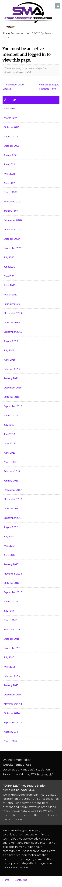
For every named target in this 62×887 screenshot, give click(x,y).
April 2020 (9, 285)
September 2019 (13, 331)
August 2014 (11, 731)
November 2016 (13, 573)
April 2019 (9, 359)
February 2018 (12, 471)
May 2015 (9, 666)
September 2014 (13, 722)
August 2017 (11, 526)
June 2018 (9, 433)
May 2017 (9, 545)
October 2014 (12, 713)
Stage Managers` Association (28, 12)
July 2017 (9, 536)
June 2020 (9, 266)
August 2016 (11, 601)
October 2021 (12, 145)
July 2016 (9, 610)
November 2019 (13, 313)
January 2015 (11, 685)
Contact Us (21, 879)
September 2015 (13, 647)
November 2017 (13, 499)
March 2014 (10, 740)
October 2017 (12, 508)
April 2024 (9, 108)
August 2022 (11, 136)
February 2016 (12, 629)
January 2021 (11, 210)
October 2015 (12, 638)
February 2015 (12, 675)
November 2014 (13, 703)
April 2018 (9, 452)
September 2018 (13, 406)
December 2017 (13, 489)
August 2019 (11, 340)
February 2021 (12, 201)
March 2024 (10, 117)
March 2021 (10, 192)
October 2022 (12, 126)
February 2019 (12, 368)
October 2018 (12, 396)
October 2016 (12, 582)
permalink (25, 72)
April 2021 (9, 182)
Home (5, 879)
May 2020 (9, 275)
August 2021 (11, 154)
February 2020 (12, 303)
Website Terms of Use (17, 764)
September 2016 (13, 592)
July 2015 (9, 657)
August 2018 (11, 415)
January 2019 (11, 378)
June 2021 (9, 164)
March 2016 (10, 620)
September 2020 (13, 247)
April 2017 (9, 554)
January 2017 (11, 564)
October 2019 (12, 322)
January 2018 (11, 480)
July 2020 (9, 257)
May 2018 (9, 443)
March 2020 (10, 294)
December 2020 (13, 220)
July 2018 (9, 424)
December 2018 (13, 387)
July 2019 (9, 350)
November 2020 (13, 229)
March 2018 (10, 461)
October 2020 (12, 238)
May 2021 (9, 173)
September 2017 (13, 517)
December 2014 (13, 694)
